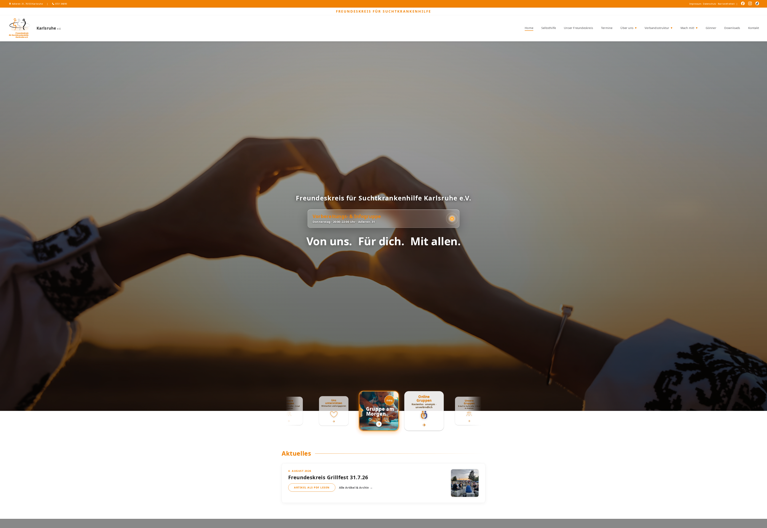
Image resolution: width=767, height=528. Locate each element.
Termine (606, 28)
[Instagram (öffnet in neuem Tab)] (749, 4)
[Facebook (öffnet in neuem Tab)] (742, 4)
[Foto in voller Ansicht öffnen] (465, 483)
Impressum (695, 3)
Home (529, 28)
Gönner (711, 28)
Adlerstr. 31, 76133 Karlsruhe (27, 3)
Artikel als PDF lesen (312, 487)
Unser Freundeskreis (578, 28)
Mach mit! (689, 28)
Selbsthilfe (548, 28)
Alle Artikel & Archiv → (356, 487)
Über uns (628, 28)
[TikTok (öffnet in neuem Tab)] (756, 4)
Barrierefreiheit (726, 3)
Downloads (732, 28)
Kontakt (753, 28)
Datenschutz (709, 3)
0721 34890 (61, 3)
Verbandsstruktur (658, 28)
